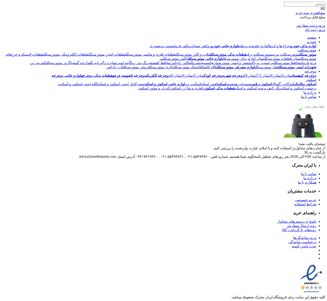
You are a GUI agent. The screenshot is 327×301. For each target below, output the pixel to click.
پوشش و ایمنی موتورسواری (232, 63)
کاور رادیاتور (180, 63)
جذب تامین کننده (304, 246)
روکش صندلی (201, 46)
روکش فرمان (182, 46)
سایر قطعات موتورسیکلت (282, 59)
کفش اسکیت (209, 84)
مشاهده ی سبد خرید (310, 13)
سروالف (194, 63)
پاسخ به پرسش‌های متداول (296, 221)
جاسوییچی (206, 63)
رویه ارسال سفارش (301, 226)
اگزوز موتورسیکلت (59, 63)
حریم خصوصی (305, 200)
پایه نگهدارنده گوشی (85, 63)
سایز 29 (249, 75)
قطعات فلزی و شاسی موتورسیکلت (150, 54)
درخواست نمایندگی (302, 242)
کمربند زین (38, 63)
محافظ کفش (162, 63)
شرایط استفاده (305, 204)
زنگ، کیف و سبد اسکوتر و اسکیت (258, 88)
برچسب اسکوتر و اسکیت (299, 88)
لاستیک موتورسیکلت (187, 67)
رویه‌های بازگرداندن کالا (299, 230)
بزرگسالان (279, 84)
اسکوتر (311, 80)
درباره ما (309, 92)
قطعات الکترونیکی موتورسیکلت (65, 54)
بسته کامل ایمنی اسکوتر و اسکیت (121, 84)
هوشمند (248, 84)
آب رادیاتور (114, 67)
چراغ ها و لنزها (279, 46)
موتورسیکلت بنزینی (285, 54)
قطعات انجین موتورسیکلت (106, 54)
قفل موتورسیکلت (266, 67)
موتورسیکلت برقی (259, 54)
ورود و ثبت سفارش (310, 25)
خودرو (311, 42)
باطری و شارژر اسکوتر (187, 88)
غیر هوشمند (234, 84)
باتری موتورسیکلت (160, 67)
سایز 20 (175, 75)
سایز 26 (275, 75)
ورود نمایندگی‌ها (304, 238)
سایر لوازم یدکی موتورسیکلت (243, 59)
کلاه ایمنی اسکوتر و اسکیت (78, 84)
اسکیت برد (193, 84)
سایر (112, 63)
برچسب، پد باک (262, 63)
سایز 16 (186, 75)
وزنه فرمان (308, 63)
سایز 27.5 (262, 75)
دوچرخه (310, 71)
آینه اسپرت (123, 63)
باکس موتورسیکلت (174, 59)
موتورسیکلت (306, 50)
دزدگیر (104, 63)
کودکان (290, 84)
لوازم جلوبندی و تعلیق (253, 46)
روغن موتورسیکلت (135, 67)
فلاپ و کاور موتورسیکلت (192, 54)
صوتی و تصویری (161, 46)
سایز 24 (286, 75)
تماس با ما (308, 97)
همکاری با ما (307, 182)
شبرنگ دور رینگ (141, 63)
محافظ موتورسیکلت (287, 63)
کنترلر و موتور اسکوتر (154, 88)
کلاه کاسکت (209, 67)
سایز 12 (198, 75)
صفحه (311, 37)
